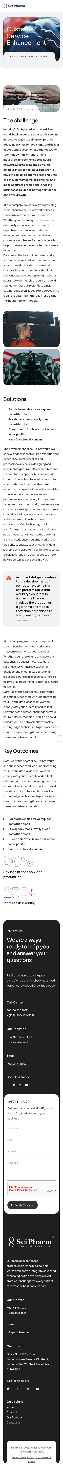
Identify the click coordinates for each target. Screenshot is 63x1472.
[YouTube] (37, 1388)
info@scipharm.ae (18, 1332)
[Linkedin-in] (20, 1085)
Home (13, 56)
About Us (12, 1412)
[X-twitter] (14, 1085)
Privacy (31, 1457)
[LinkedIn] (27, 1388)
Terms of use (19, 1457)
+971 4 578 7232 (16, 1308)
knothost (38, 1451)
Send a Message (24, 1205)
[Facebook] (8, 1388)
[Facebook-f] (8, 1085)
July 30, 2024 (15, 109)
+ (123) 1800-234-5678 (21, 1015)
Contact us (13, 1422)
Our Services (15, 1417)
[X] (17, 1388)
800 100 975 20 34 (17, 1010)
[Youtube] (26, 1085)
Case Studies (26, 56)
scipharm (29, 109)
